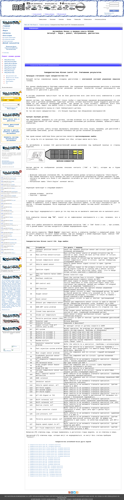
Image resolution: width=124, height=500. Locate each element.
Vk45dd (2, 240)
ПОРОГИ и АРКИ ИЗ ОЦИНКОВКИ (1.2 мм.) (11, 186)
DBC (11, 292)
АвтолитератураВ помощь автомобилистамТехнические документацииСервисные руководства (8, 162)
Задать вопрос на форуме (100, 19)
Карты (2, 205)
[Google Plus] (69, 492)
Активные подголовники (14, 293)
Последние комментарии (9, 37)
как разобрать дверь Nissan (11, 307)
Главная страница (43, 19)
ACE (3, 286)
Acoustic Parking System (9, 286)
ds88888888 (14, 195)
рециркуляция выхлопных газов (8, 244)
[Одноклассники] (77, 492)
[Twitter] (74, 492)
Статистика (6, 52)
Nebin (11, 203)
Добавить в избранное (49, 13)
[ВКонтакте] (72, 492)
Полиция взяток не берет (6, 234)
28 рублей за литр (15, 284)
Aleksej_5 (13, 188)
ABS (6, 285)
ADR (12, 290)
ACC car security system (15, 285)
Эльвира (12, 181)
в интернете (11, 100)
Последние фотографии (9, 39)
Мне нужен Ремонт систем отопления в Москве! (11, 176)
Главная (6, 26)
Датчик (3, 294)
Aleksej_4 (13, 252)
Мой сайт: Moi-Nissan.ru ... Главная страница (36, 24)
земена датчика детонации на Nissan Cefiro (11, 306)
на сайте (5, 100)
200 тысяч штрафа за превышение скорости (11, 283)
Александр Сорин (13, 239)
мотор (2, 250)
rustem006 (13, 184)
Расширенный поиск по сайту (11, 107)
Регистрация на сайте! (109, 13)
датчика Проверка (13, 303)
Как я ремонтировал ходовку (7, 211)
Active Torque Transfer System (13, 287)
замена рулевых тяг (12, 305)
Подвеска (3, 221)
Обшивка (3, 215)
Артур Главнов (13, 178)
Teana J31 (3, 218)
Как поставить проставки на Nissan (11, 295)
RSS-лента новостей (61, 13)
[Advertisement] (73, 48)
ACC (8, 285)
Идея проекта (6, 28)
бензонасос (3, 201)
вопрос (2, 189)
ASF (8, 292)
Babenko (11, 217)
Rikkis (11, 235)
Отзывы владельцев (8, 41)
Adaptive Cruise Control (7, 288)
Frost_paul (13, 200)
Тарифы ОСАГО (14, 299)
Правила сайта (77, 19)
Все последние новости (7, 87)
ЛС (13, 166)
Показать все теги (6, 309)
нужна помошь (4, 237)
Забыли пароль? (107, 14)
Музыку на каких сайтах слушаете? (8, 179)
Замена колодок (9, 294)
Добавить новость (88, 19)
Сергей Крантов (14, 191)
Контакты (69, 19)
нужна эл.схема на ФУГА (6, 182)
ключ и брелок (4, 247)
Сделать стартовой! (37, 13)
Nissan (7, 293)
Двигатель (3, 208)
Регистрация (52, 19)
